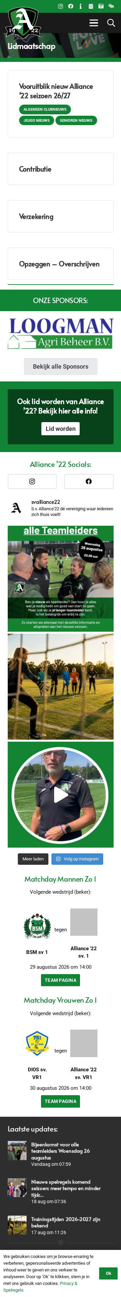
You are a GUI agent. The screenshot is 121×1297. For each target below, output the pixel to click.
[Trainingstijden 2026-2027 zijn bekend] (17, 1225)
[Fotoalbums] (101, 6)
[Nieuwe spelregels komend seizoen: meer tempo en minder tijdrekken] (17, 1187)
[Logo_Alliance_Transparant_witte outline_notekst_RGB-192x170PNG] (23, 23)
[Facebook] (71, 6)
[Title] (91, 6)
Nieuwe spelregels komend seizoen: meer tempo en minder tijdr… (65, 1188)
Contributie (35, 168)
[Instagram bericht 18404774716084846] (61, 579)
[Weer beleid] (111, 6)
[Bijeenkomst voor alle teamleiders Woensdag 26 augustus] (17, 1150)
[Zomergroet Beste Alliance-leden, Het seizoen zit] (61, 795)
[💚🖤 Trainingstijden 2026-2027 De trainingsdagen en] (61, 687)
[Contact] (81, 6)
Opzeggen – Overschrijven (59, 263)
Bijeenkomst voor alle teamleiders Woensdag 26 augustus (60, 1151)
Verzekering (36, 216)
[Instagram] (60, 6)
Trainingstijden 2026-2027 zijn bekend (65, 1222)
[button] (93, 22)
